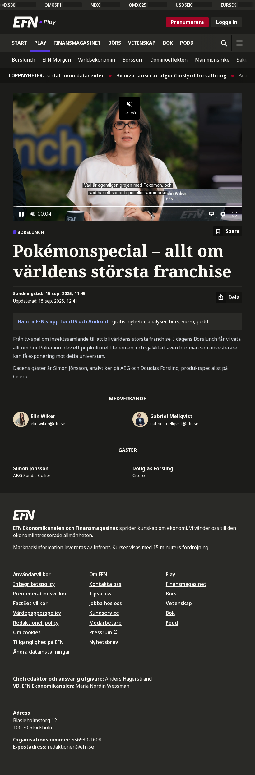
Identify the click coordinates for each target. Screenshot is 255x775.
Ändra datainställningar (41, 651)
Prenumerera (187, 22)
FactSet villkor (30, 603)
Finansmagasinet (186, 584)
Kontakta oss (105, 584)
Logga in (226, 22)
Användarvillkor (32, 574)
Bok (170, 612)
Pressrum (100, 632)
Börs (171, 593)
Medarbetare (105, 622)
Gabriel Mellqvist (171, 416)
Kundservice (104, 612)
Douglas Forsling (152, 468)
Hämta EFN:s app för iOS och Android (63, 321)
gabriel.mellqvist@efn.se (174, 423)
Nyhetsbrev (103, 642)
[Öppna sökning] (223, 43)
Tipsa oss (100, 593)
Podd (172, 622)
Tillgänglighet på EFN (38, 642)
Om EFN (98, 574)
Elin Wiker (43, 416)
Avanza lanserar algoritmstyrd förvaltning (153, 75)
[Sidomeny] (239, 43)
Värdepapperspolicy (37, 612)
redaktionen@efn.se (71, 746)
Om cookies (27, 632)
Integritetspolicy (34, 584)
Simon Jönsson (31, 468)
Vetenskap (179, 603)
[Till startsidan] (35, 22)
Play (170, 574)
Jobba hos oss (105, 603)
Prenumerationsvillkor (40, 593)
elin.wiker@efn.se (48, 423)
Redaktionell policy (36, 622)
